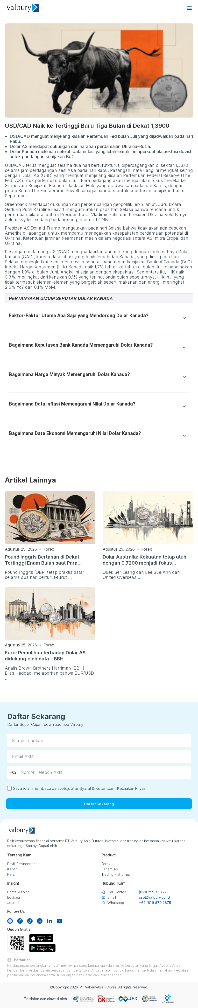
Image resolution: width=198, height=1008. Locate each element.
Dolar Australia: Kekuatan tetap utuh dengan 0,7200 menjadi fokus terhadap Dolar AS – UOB (144, 563)
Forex (48, 549)
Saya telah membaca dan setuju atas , (79, 788)
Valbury (91, 987)
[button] (189, 8)
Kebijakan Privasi (131, 788)
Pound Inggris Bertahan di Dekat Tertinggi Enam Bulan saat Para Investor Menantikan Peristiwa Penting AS (49, 566)
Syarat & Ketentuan (96, 788)
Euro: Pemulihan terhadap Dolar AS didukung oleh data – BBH (45, 656)
